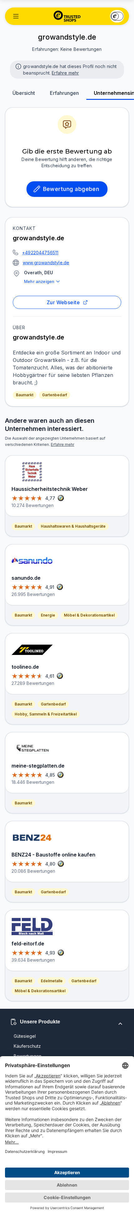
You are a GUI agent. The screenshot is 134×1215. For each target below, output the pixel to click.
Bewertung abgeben (71, 189)
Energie (48, 615)
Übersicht (23, 93)
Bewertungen (27, 1056)
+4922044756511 (40, 252)
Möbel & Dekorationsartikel (89, 615)
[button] (16, 16)
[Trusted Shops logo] (67, 16)
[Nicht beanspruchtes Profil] (18, 66)
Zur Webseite (63, 302)
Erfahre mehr (65, 73)
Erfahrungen (64, 93)
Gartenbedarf (54, 395)
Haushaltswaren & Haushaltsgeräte (73, 526)
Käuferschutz (27, 1046)
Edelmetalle (52, 980)
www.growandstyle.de (46, 262)
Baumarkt (24, 395)
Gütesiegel (25, 1036)
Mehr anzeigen (39, 281)
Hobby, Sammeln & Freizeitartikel (46, 714)
